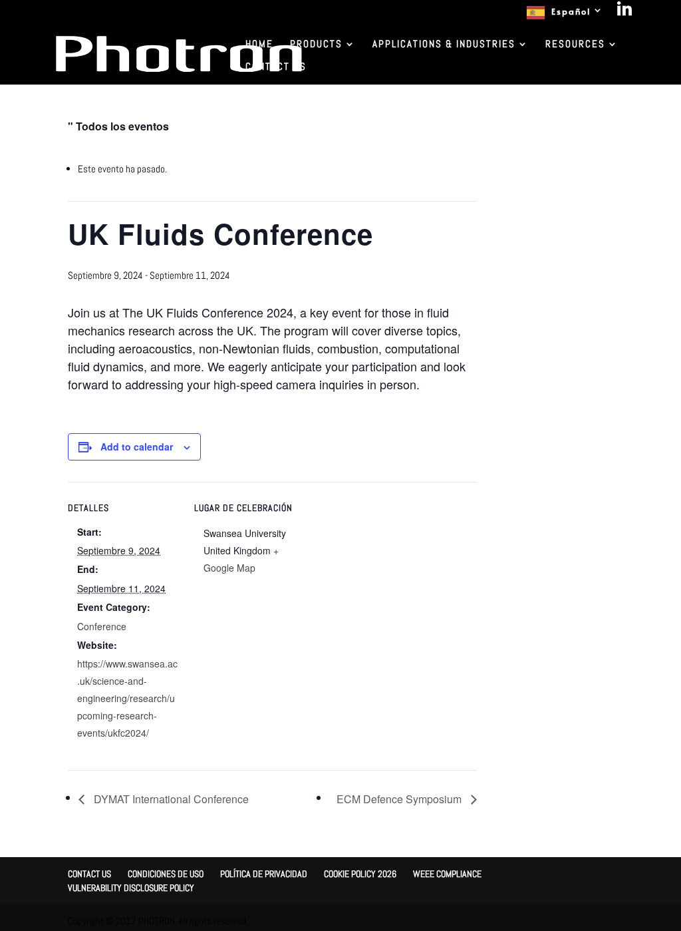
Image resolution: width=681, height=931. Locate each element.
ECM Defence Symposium (400, 799)
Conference (101, 626)
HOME (259, 44)
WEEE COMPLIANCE (447, 874)
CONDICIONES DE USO (166, 874)
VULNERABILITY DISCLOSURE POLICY (131, 888)
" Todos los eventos (118, 126)
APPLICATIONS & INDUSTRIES (443, 44)
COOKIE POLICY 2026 (360, 874)
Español (571, 11)
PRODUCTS (316, 44)
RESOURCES (575, 44)
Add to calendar (136, 446)
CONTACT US (276, 67)
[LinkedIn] (625, 12)
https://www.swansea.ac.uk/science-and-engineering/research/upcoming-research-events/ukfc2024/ (127, 698)
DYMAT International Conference (170, 799)
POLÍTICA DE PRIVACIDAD (263, 874)
